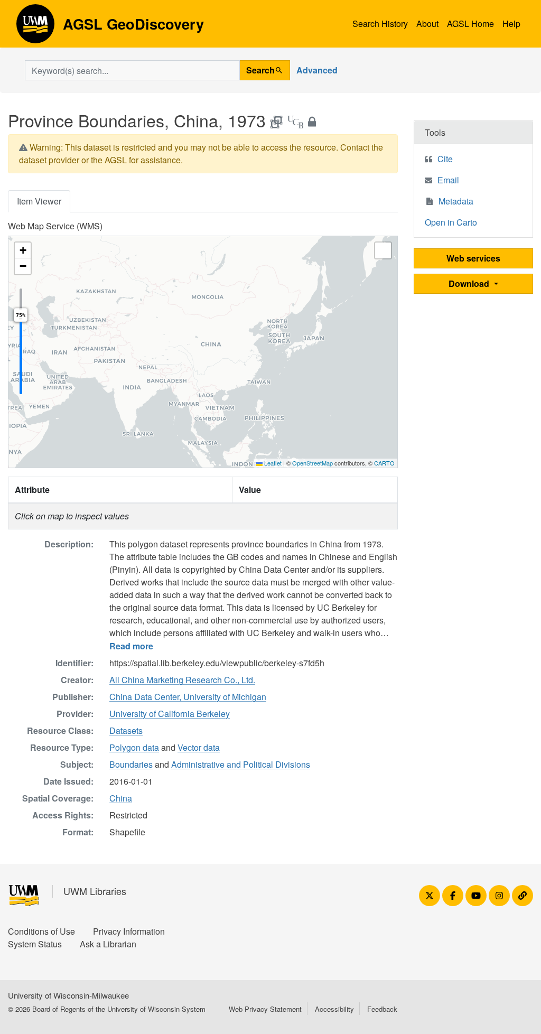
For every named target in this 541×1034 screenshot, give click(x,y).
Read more (131, 646)
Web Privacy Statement (265, 1009)
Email (448, 180)
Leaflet (272, 463)
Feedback (382, 1009)
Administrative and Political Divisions (240, 764)
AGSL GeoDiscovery (35, 27)
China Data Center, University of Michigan (187, 697)
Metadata (456, 201)
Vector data (199, 747)
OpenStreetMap (312, 463)
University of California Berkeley (169, 713)
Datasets (126, 730)
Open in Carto (451, 222)
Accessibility (334, 1009)
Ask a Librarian (108, 944)
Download (470, 283)
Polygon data (134, 747)
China (120, 798)
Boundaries (131, 764)
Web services (473, 258)
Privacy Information (129, 931)
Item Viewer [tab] (39, 201)
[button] (23, 250)
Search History (380, 23)
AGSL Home (470, 23)
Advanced (317, 70)
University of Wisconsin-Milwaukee (68, 995)
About (427, 23)
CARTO (384, 463)
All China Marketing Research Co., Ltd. (182, 680)
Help (511, 23)
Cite (445, 159)
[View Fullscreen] (383, 250)
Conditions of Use (41, 931)
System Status (35, 944)
